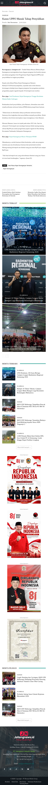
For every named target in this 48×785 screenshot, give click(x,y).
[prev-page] (3, 356)
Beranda (5, 11)
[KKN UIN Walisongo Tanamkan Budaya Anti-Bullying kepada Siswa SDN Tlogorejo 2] (8, 421)
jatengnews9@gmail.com (26, 763)
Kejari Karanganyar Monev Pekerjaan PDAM (23, 136)
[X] (22, 179)
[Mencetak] (37, 179)
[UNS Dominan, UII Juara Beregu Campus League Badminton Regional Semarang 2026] (24, 231)
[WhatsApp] (11, 179)
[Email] (32, 179)
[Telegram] (27, 179)
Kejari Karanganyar (8, 168)
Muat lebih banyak (23, 447)
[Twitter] (22, 769)
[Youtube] (28, 769)
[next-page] (7, 356)
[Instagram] (10, 769)
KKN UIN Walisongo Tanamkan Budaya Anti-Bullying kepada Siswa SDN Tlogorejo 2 (31, 422)
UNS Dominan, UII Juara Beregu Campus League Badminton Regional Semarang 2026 (30, 375)
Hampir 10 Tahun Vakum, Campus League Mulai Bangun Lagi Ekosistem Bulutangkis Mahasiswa (30, 391)
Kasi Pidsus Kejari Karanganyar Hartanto (20, 165)
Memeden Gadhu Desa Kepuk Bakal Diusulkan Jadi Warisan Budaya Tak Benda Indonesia (37, 194)
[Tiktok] (16, 769)
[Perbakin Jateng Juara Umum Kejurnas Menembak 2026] (8, 694)
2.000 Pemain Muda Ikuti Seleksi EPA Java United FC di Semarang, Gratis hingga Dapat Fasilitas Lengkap (30, 438)
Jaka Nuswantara (12, 22)
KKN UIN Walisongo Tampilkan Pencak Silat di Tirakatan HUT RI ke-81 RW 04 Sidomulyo (31, 406)
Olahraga (24, 246)
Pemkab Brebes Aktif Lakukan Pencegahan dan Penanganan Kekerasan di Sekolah (11, 194)
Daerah (11, 11)
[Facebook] (16, 179)
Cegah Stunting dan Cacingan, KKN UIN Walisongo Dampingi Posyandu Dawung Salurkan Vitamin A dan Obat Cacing (31, 679)
